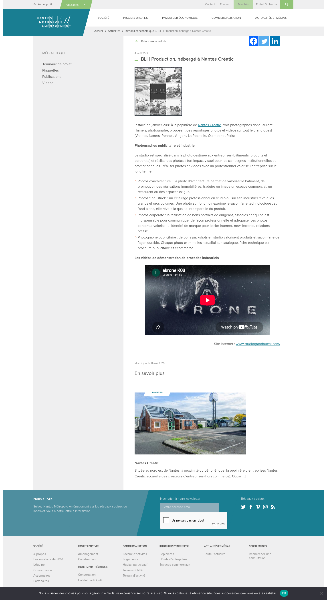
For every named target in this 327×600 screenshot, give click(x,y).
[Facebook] (253, 41)
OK (284, 593)
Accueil (98, 31)
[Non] (321, 593)
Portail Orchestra (266, 4)
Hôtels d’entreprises (173, 559)
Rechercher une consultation (260, 556)
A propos (39, 554)
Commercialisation (226, 18)
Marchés (243, 4)
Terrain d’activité (134, 575)
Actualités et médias (271, 18)
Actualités (114, 31)
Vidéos (47, 83)
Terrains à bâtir (133, 570)
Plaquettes (50, 70)
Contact (210, 4)
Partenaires (41, 581)
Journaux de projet (57, 64)
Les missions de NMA (48, 559)
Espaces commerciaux (174, 565)
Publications (51, 76)
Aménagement (88, 554)
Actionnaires (41, 575)
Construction (87, 559)
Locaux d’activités (135, 554)
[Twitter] (264, 41)
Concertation (87, 575)
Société (103, 18)
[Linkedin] (275, 41)
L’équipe (39, 565)
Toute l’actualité (214, 554)
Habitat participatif (90, 580)
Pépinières (166, 554)
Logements (130, 559)
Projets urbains (135, 18)
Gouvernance (42, 570)
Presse (224, 4)
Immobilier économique (180, 18)
